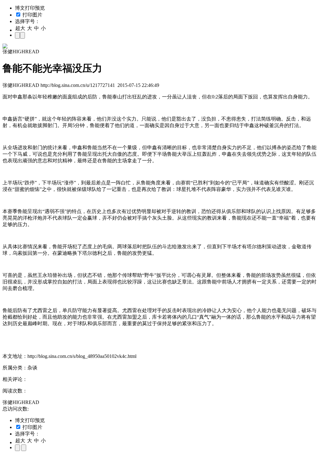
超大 (20, 28)
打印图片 (31, 14)
